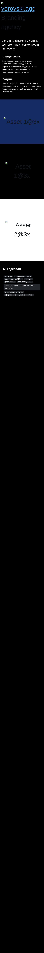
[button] (40, 16)
